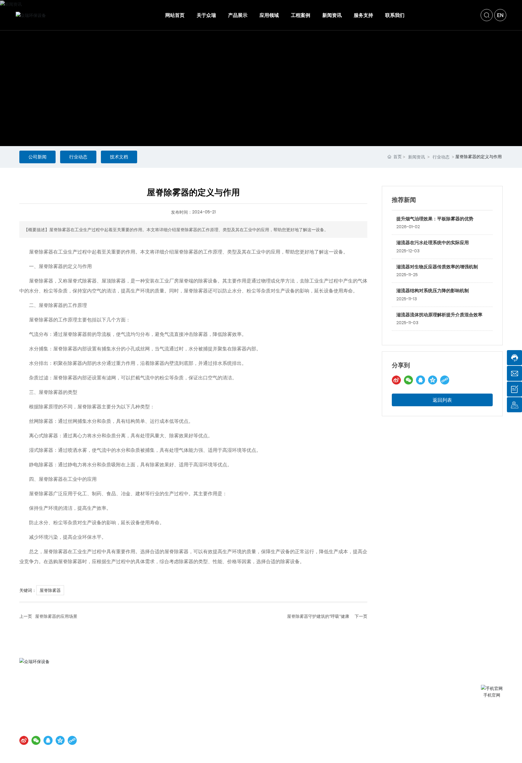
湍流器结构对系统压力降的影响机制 (432, 290)
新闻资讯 (416, 156)
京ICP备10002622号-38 (142, 727)
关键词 (229, 726)
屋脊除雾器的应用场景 (56, 616)
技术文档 (119, 157)
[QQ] (420, 380)
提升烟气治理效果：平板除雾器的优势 (434, 219)
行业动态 (78, 157)
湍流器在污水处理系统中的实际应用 (432, 242)
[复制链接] (444, 380)
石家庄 (213, 726)
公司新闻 (37, 157)
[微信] (408, 380)
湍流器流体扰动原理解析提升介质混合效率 (439, 315)
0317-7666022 (57, 698)
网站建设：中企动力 (188, 726)
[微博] (396, 380)
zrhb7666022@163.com (61, 708)
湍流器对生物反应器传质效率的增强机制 (437, 267)
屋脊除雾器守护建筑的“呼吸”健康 (318, 616)
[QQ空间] (432, 380)
